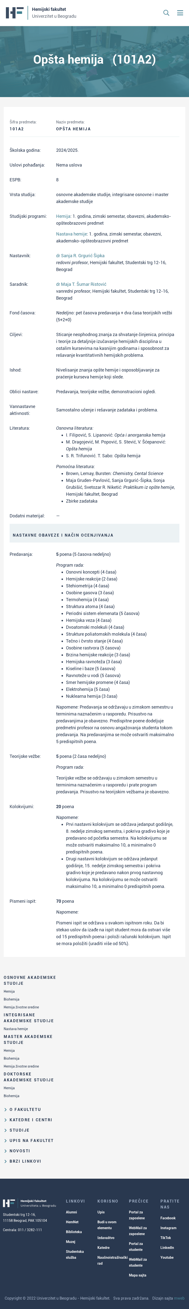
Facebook (168, 1218)
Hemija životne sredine (21, 1007)
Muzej (70, 1242)
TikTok (165, 1238)
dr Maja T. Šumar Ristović (81, 284)
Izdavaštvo (105, 1238)
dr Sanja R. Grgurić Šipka (80, 255)
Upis (101, 1212)
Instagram (168, 1228)
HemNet (72, 1222)
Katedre (103, 1248)
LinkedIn (167, 1248)
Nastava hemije (16, 1029)
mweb (179, 1298)
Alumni (71, 1212)
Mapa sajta (137, 1275)
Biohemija (11, 999)
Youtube (166, 1257)
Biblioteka (74, 1232)
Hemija (9, 991)
